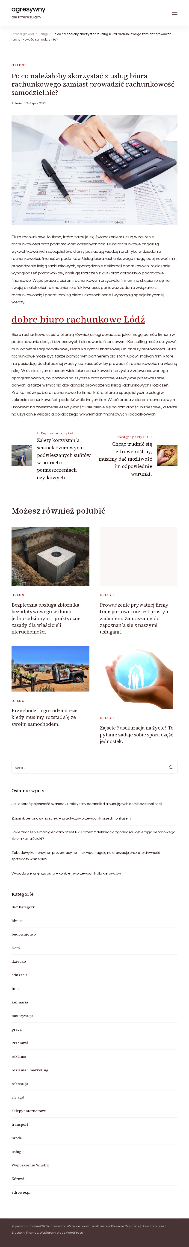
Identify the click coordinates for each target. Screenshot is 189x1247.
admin (17, 103)
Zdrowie (19, 1178)
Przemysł (20, 1042)
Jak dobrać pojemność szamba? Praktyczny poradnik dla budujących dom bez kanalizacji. (87, 804)
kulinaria (20, 1002)
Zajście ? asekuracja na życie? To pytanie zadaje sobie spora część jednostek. (137, 734)
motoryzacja (22, 1015)
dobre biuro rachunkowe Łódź (78, 319)
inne (16, 988)
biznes (18, 920)
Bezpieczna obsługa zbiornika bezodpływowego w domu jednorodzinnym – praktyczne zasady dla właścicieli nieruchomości (46, 618)
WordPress (74, 1232)
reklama (19, 1056)
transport (20, 1124)
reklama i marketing (30, 1070)
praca (17, 1029)
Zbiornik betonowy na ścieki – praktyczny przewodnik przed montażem (71, 818)
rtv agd (18, 1097)
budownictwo (24, 934)
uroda (17, 1137)
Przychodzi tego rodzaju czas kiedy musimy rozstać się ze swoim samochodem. (45, 717)
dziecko (19, 961)
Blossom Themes (25, 1232)
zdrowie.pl (21, 1192)
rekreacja (20, 1083)
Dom (16, 947)
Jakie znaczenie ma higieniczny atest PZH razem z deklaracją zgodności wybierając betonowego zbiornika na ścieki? (93, 835)
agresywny (28, 9)
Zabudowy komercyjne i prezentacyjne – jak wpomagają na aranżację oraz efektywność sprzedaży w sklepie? (86, 856)
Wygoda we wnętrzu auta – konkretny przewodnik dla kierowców (66, 873)
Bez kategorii (23, 907)
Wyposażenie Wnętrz (30, 1165)
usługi (19, 65)
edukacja (20, 974)
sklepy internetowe (29, 1110)
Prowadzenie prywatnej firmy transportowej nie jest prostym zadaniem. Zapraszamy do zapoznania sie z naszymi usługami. (135, 618)
